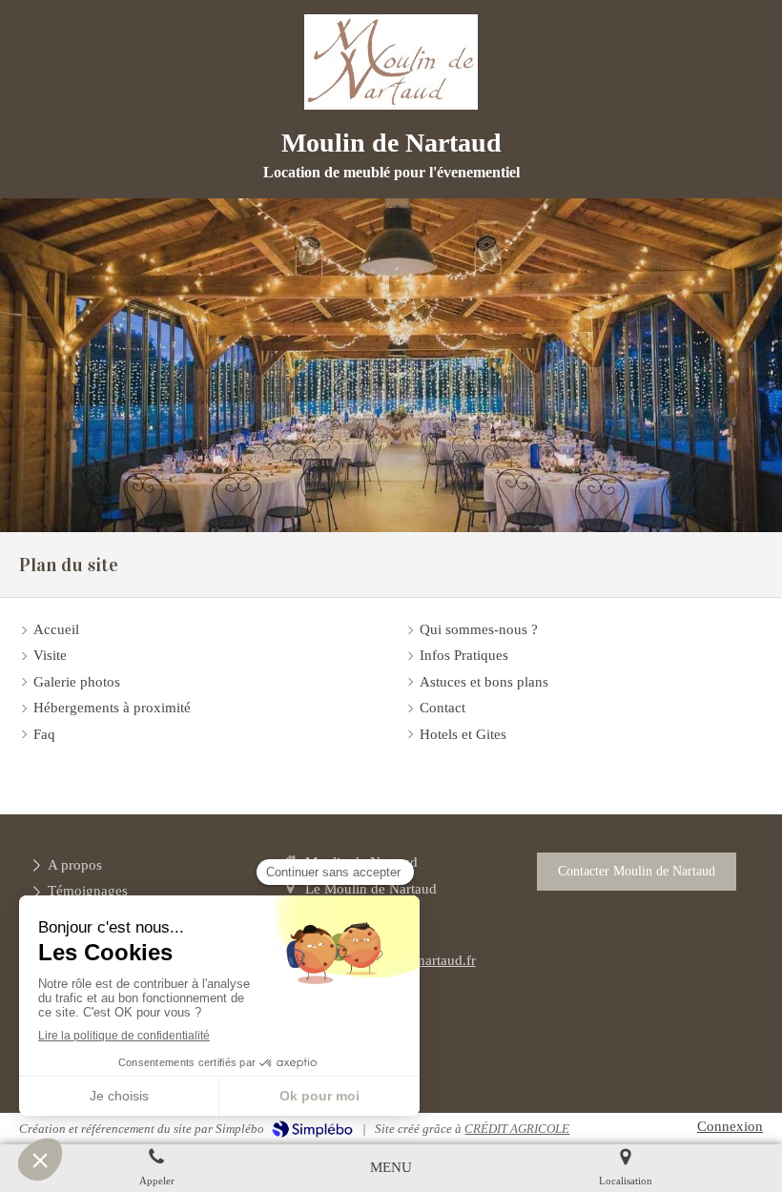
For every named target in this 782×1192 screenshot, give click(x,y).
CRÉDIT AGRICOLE (516, 1128)
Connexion (730, 1126)
